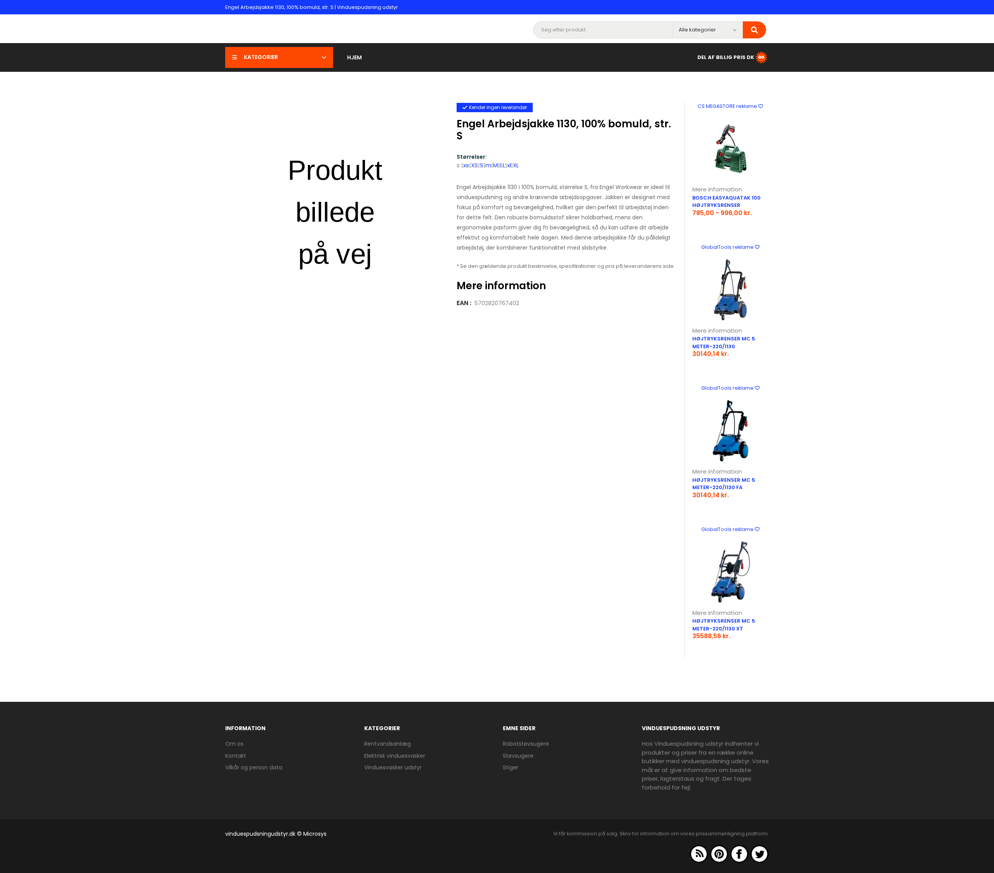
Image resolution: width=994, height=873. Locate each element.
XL (516, 165)
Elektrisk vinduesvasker (394, 756)
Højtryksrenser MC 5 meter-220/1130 (723, 342)
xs (466, 165)
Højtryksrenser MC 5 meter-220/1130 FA (723, 483)
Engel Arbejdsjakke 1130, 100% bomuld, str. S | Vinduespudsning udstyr (311, 7)
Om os (234, 744)
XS (474, 165)
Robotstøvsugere (526, 744)
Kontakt (235, 756)
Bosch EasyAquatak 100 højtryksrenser (726, 201)
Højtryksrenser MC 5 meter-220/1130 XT (723, 624)
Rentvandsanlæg (387, 744)
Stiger (510, 767)
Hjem (354, 57)
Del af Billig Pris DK (725, 57)
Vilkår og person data (253, 767)
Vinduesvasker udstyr (393, 767)
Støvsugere (518, 756)
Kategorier (261, 57)
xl (509, 165)
